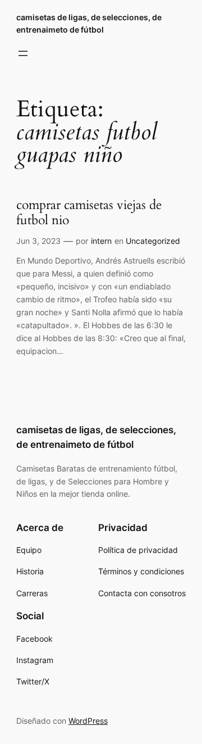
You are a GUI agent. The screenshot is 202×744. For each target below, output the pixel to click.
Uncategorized (153, 241)
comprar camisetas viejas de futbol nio (89, 213)
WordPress (88, 720)
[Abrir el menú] (23, 53)
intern (101, 241)
